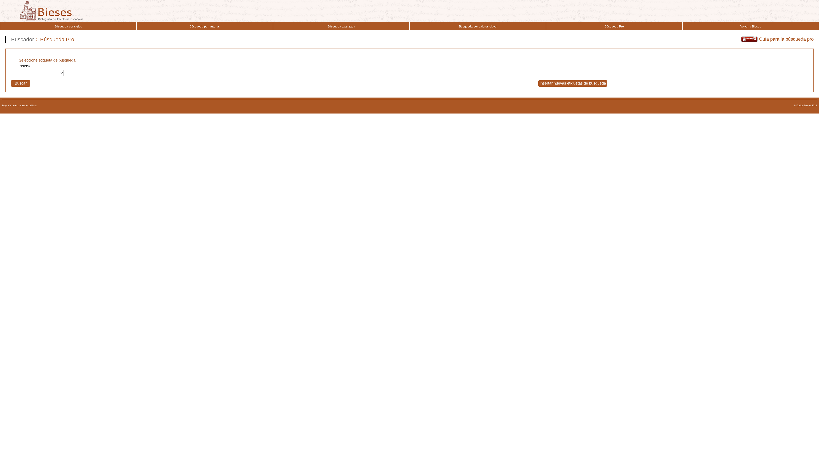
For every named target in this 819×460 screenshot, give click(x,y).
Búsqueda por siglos (68, 26)
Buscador (23, 39)
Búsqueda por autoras (205, 26)
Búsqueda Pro (614, 26)
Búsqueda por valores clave (478, 26)
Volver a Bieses (750, 26)
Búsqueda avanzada (341, 26)
